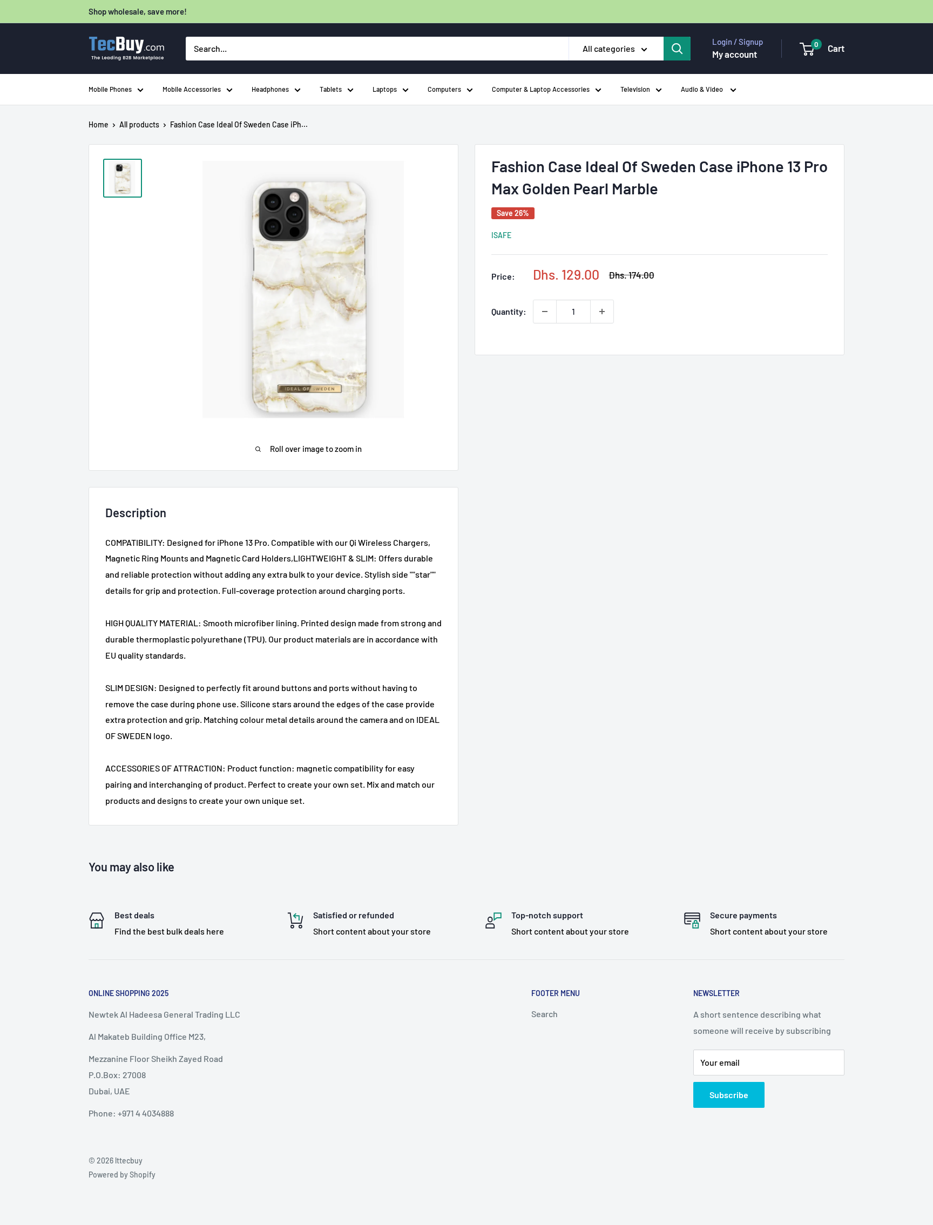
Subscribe (728, 1094)
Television (635, 89)
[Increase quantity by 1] (602, 311)
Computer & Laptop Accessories (541, 89)
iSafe (501, 235)
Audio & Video (703, 89)
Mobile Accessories (192, 89)
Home (99, 124)
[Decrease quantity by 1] (544, 311)
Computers (444, 89)
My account (734, 54)
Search (544, 1014)
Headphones (270, 89)
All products (139, 124)
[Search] (677, 48)
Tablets (331, 89)
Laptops (385, 89)
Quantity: (508, 311)
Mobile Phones (110, 89)
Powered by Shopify (122, 1174)
